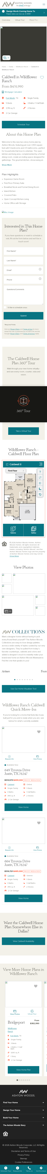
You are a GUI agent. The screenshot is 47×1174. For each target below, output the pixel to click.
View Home (23, 807)
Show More (7, 165)
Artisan (6, 671)
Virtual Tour (20, 20)
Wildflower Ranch (22, 67)
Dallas (11, 67)
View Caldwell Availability (23, 941)
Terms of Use (27, 329)
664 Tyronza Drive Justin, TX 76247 (17, 863)
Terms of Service (29, 334)
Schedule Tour (23, 125)
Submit (23, 315)
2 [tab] (17, 680)
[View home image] (7, 578)
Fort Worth (10, 98)
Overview (6, 20)
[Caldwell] (23, 740)
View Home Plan (23, 1070)
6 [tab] (27, 680)
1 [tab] (15, 680)
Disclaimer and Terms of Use (23, 1151)
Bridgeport (16, 1022)
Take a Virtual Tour (23, 431)
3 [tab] (20, 680)
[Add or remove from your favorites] (39, 731)
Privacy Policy (15, 329)
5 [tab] (25, 680)
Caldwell (11, 784)
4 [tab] (22, 680)
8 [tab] (32, 680)
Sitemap (23, 1159)
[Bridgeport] (23, 994)
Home (4, 67)
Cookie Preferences (23, 1162)
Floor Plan (34, 20)
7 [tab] (30, 680)
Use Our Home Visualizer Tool (23, 689)
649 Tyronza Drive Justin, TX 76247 (17, 772)
